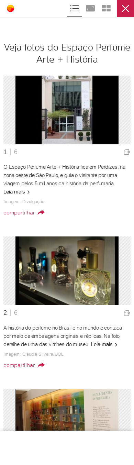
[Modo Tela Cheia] (91, 7)
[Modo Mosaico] (106, 7)
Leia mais (14, 192)
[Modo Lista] (75, 7)
